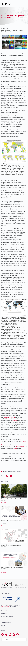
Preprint (14, 420)
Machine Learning (7, 471)
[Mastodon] (6, 634)
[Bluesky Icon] (10, 634)
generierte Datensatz (9, 417)
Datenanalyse (5, 445)
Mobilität (23, 441)
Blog (15, 448)
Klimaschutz (14, 443)
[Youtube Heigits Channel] (14, 634)
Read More (3, 502)
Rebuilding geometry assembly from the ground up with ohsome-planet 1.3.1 (12, 544)
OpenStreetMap (17, 471)
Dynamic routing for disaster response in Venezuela (12, 567)
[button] (24, 3)
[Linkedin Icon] (2, 634)
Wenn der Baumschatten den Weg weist (12, 499)
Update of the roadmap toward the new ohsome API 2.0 (12, 521)
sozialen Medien (20, 446)
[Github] (17, 634)
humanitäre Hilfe (5, 443)
